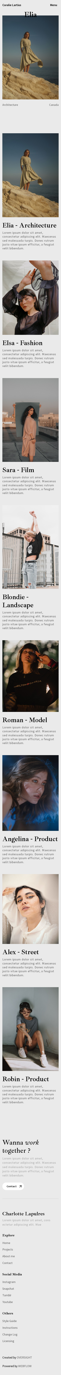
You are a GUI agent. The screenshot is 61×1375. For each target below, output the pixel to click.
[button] (54, 5)
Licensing (8, 1341)
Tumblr (6, 1295)
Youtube (7, 1302)
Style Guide (9, 1321)
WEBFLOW (25, 1366)
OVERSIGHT (24, 1357)
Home (6, 1243)
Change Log (9, 1334)
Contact (12, 1186)
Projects (7, 1249)
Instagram (9, 1282)
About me (8, 1256)
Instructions (10, 1328)
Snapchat (8, 1289)
